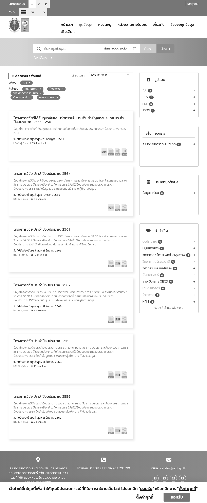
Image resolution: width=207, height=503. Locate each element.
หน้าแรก (67, 24)
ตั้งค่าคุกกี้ (144, 497)
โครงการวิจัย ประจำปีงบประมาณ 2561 (42, 229)
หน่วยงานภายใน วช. (132, 24)
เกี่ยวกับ (159, 24)
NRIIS (148, 301)
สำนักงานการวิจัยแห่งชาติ (161, 144)
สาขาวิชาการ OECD (157, 281)
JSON (148, 110)
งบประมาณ (152, 241)
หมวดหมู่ (104, 24)
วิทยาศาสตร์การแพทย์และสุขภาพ (166, 255)
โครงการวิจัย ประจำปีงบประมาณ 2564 (42, 173)
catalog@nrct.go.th (173, 468)
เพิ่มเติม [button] (67, 31)
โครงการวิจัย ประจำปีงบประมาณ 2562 (42, 285)
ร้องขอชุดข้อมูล (182, 24)
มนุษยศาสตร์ (153, 248)
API (147, 90)
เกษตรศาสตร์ (153, 288)
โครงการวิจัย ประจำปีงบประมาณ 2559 (42, 396)
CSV (147, 97)
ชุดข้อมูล (85, 24)
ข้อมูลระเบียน (153, 192)
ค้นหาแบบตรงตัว (115, 48)
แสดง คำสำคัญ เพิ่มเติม (167, 308)
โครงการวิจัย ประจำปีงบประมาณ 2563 (42, 341)
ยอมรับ (177, 497)
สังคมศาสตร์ (153, 274)
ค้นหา (148, 48)
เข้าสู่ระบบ (193, 4)
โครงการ (150, 294)
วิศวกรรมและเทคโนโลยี (159, 268)
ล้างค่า (165, 48)
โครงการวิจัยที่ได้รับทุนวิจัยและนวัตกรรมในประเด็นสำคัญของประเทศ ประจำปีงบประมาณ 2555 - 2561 (69, 120)
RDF (147, 103)
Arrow (33, 12)
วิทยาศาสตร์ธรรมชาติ (158, 261)
